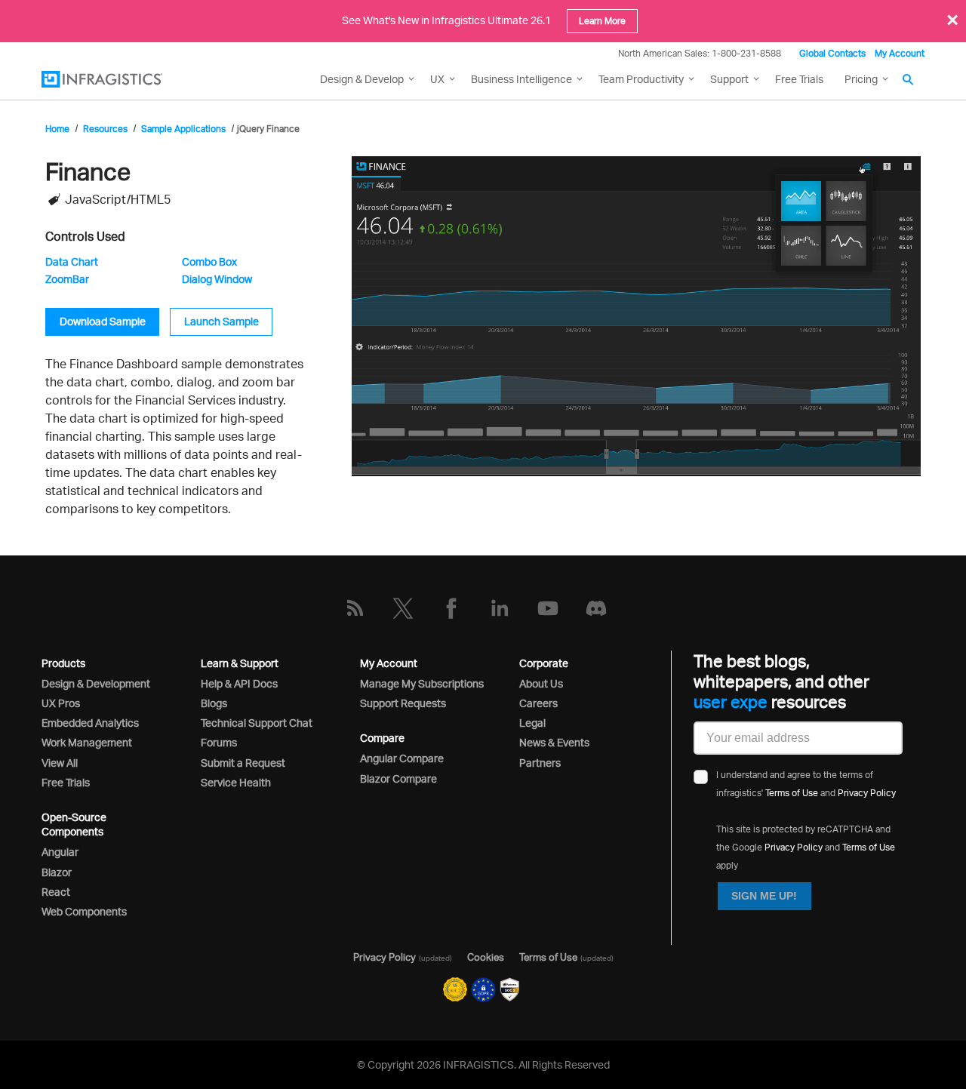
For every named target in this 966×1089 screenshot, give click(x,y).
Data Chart (71, 261)
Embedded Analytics (90, 722)
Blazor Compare (398, 778)
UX (437, 78)
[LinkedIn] (500, 608)
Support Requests (403, 703)
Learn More (602, 20)
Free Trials (799, 78)
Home (57, 128)
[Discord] (596, 608)
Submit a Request (243, 762)
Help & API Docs (239, 683)
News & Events (554, 742)
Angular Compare (402, 758)
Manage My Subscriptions (422, 683)
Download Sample (103, 321)
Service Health (236, 782)
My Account (899, 53)
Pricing (861, 78)
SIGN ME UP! (764, 896)
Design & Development (96, 683)
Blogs (214, 703)
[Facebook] (451, 608)
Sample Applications (183, 128)
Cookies (485, 957)
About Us (541, 683)
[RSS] (355, 608)
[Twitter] (403, 608)
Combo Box (209, 261)
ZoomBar (67, 278)
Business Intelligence (521, 78)
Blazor (57, 872)
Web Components (84, 911)
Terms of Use (791, 792)
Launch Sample (221, 321)
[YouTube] (548, 608)
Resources (105, 128)
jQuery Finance (268, 128)
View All (60, 762)
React (56, 891)
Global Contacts (832, 53)
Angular (60, 851)
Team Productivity (641, 78)
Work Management (87, 742)
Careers (538, 703)
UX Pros (61, 703)
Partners (540, 762)
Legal (532, 722)
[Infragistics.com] (117, 79)
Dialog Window (217, 278)
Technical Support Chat (256, 722)
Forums (219, 742)
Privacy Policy (867, 792)
